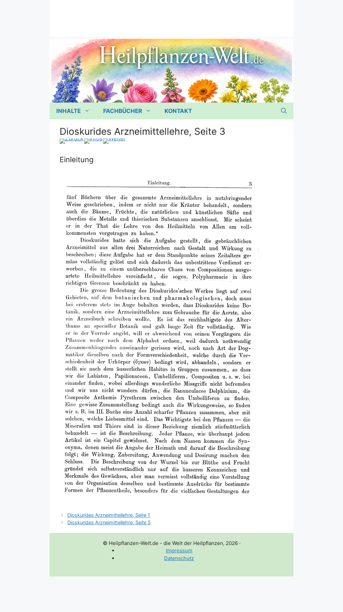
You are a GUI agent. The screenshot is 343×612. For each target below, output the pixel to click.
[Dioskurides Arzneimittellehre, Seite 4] (114, 141)
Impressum (179, 550)
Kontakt (178, 111)
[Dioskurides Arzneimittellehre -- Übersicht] (93, 141)
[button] (283, 111)
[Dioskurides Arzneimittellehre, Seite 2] (71, 141)
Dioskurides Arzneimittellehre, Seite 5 (109, 522)
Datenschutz (179, 558)
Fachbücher (122, 111)
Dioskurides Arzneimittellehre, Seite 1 (108, 515)
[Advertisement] (171, 15)
